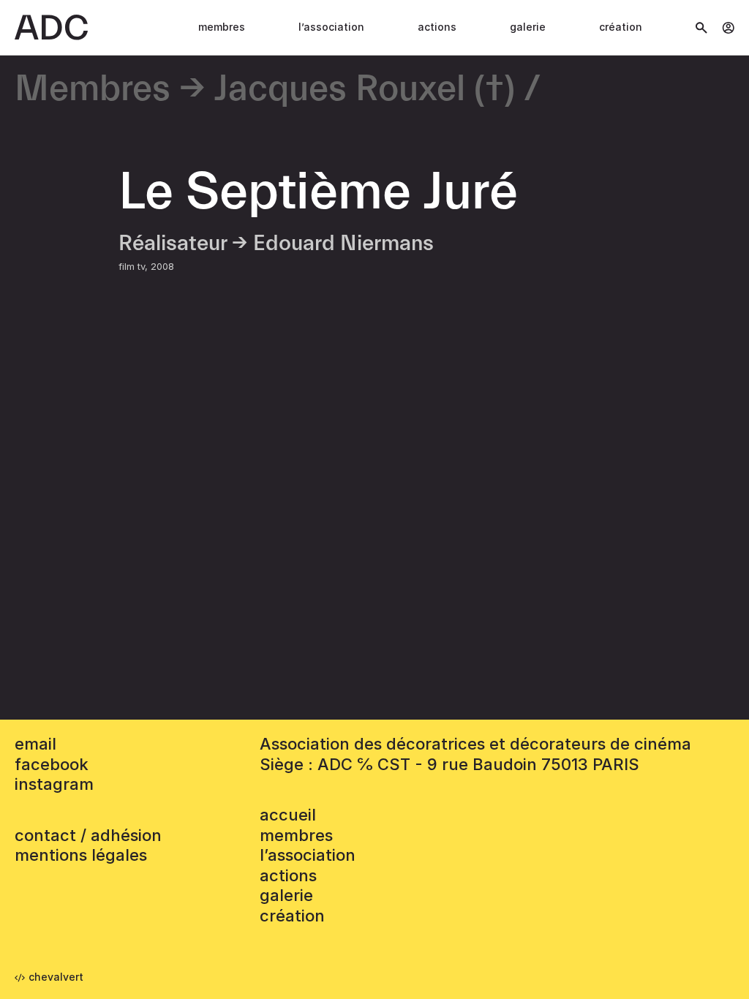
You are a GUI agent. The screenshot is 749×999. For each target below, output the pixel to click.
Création (620, 26)
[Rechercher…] (701, 28)
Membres (221, 26)
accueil (288, 814)
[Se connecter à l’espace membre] (728, 28)
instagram (54, 783)
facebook (52, 764)
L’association (331, 26)
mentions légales (81, 854)
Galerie (528, 26)
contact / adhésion (88, 835)
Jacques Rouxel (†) (364, 89)
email (35, 743)
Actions (437, 26)
